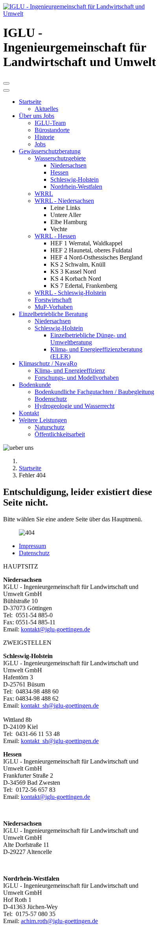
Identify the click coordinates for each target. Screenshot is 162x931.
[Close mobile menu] (6, 90)
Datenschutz (34, 553)
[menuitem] (30, 101)
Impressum (32, 546)
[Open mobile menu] (6, 83)
